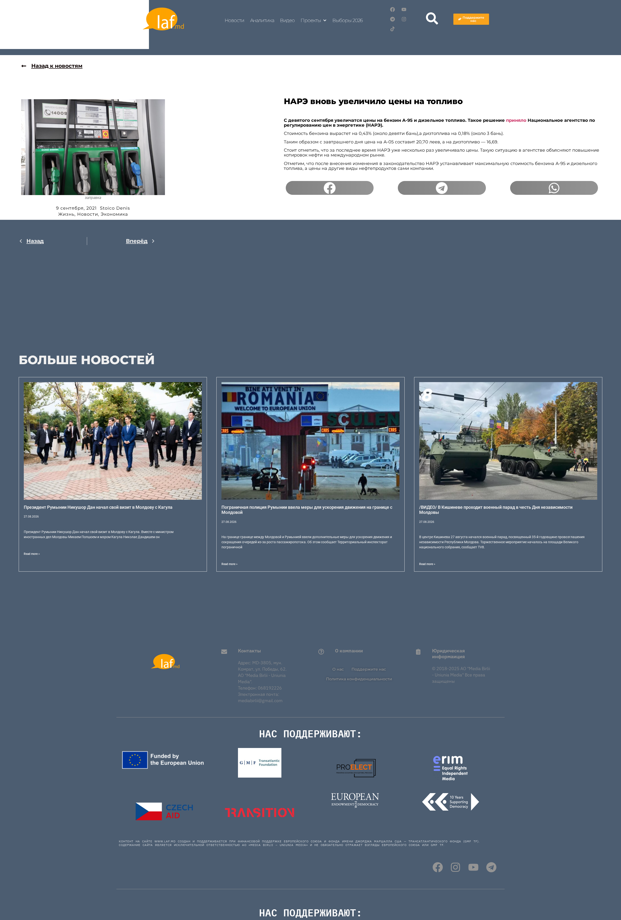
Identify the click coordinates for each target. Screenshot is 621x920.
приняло (516, 120)
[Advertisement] (87, 300)
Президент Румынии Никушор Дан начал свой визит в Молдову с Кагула (98, 507)
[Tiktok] (392, 29)
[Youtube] (404, 9)
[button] (330, 188)
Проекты (311, 20)
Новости (234, 20)
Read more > (32, 554)
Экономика (114, 214)
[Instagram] (404, 19)
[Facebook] (392, 9)
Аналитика (262, 20)
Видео (287, 20)
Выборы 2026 (347, 20)
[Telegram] (392, 19)
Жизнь (66, 214)
